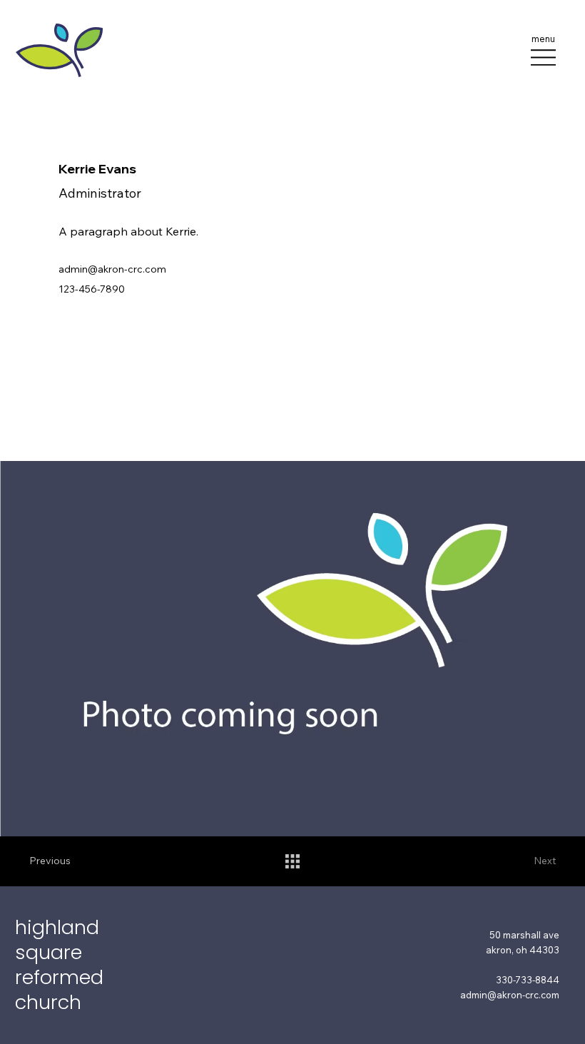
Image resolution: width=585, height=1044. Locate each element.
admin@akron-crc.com (112, 269)
